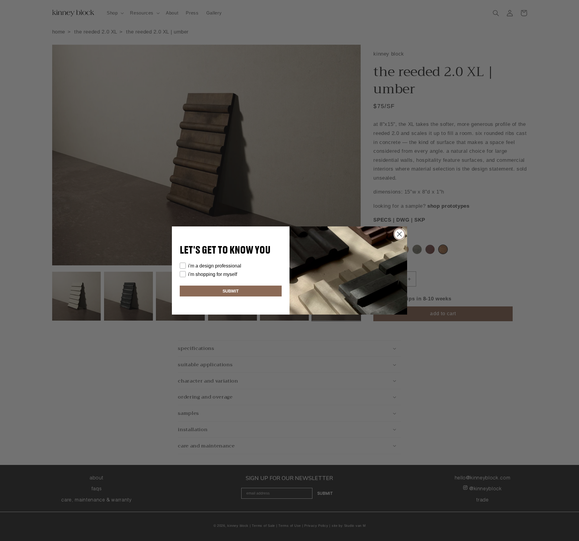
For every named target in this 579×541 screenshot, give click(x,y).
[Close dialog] (399, 234)
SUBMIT (231, 291)
